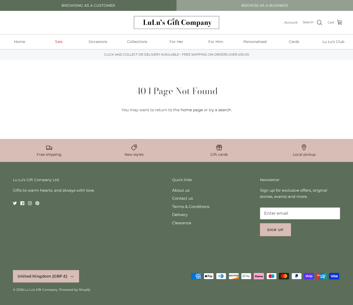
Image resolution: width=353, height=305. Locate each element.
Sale (59, 41)
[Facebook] (22, 203)
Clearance (181, 222)
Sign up (275, 230)
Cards (294, 41)
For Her (176, 41)
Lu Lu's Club (333, 41)
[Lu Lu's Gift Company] (176, 22)
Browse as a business (264, 5)
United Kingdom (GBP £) (42, 276)
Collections (137, 41)
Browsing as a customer (88, 5)
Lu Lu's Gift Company (41, 290)
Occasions (98, 41)
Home (19, 41)
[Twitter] (15, 203)
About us (180, 190)
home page (192, 109)
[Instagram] (30, 203)
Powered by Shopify (74, 290)
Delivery (180, 214)
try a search (220, 109)
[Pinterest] (37, 203)
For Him (215, 41)
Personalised (254, 41)
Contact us (182, 198)
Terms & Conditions (190, 206)
